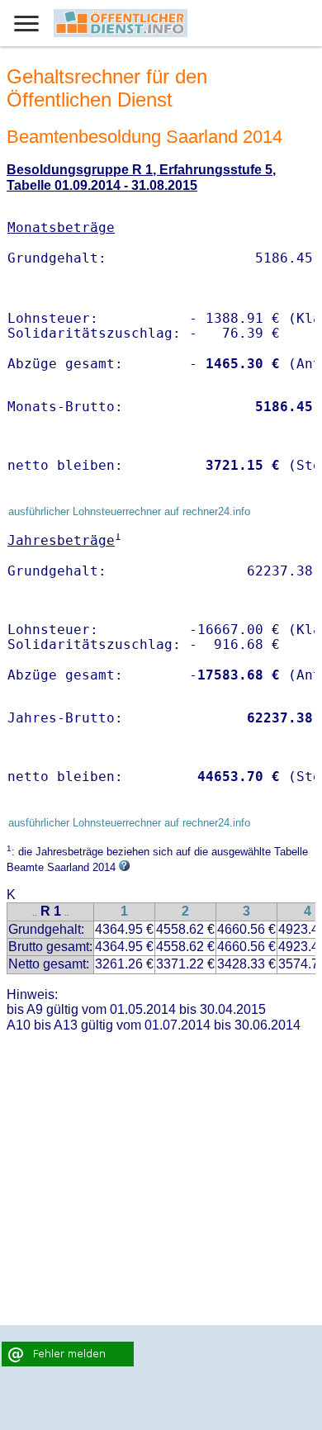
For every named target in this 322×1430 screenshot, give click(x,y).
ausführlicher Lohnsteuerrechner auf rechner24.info (129, 511)
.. (34, 912)
